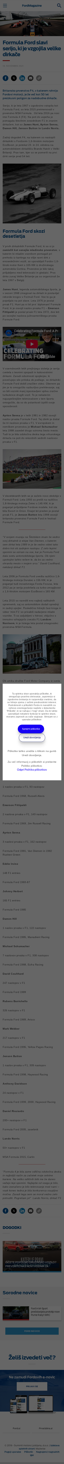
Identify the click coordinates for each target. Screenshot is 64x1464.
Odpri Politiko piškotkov (32, 769)
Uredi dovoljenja (32, 737)
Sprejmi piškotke (31, 729)
